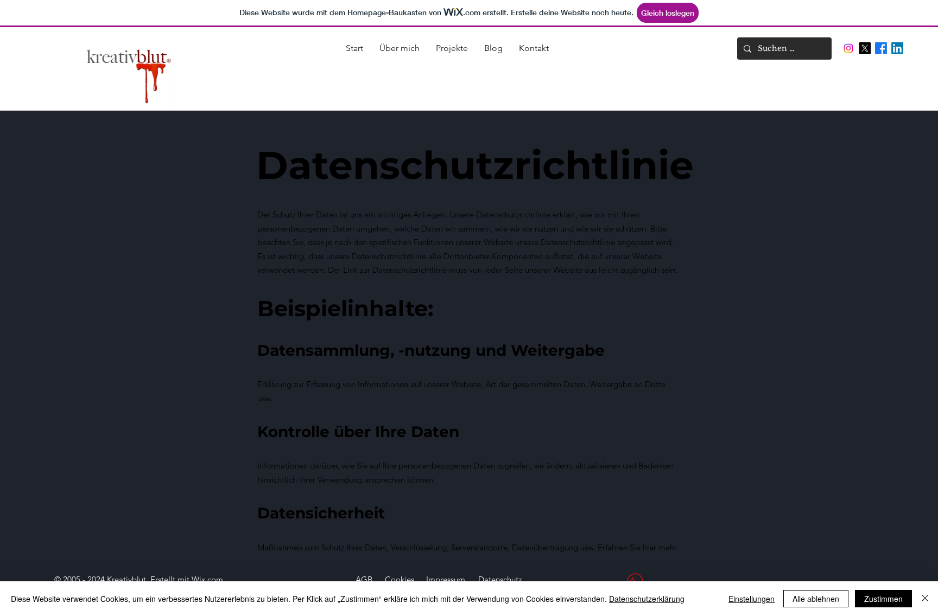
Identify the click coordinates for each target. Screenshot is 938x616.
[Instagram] (848, 48)
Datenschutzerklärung (647, 598)
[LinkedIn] (897, 48)
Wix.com (207, 579)
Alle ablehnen (816, 598)
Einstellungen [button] (751, 598)
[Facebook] (881, 48)
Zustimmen (883, 598)
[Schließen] (924, 598)
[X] (865, 48)
